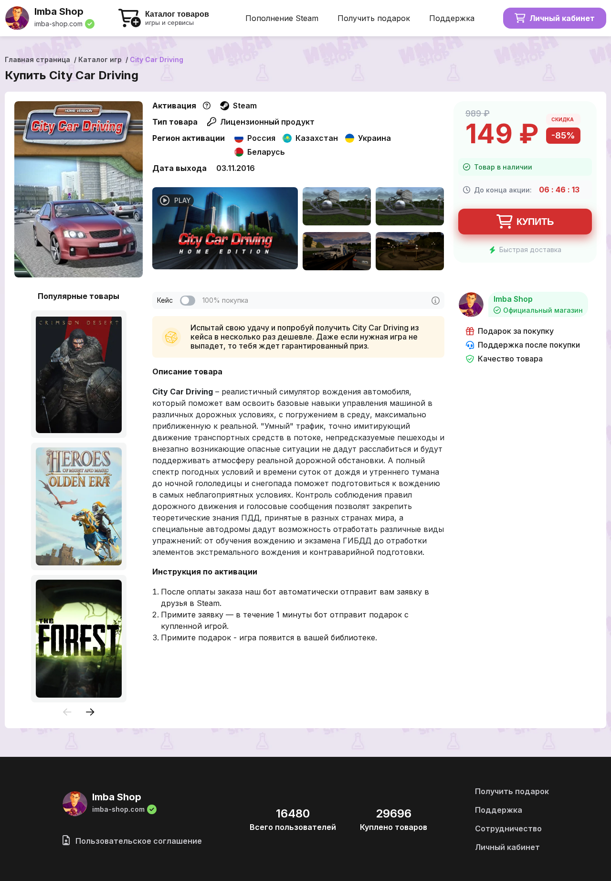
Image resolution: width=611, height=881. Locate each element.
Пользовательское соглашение (138, 841)
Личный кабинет (562, 18)
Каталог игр (100, 59)
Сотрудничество (508, 828)
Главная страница (37, 59)
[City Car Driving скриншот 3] (337, 252)
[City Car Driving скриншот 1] (337, 207)
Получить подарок (373, 18)
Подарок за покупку (516, 331)
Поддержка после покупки (529, 345)
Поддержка (451, 18)
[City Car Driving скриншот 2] (410, 207)
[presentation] (67, 712)
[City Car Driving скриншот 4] (410, 252)
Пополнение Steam (281, 18)
